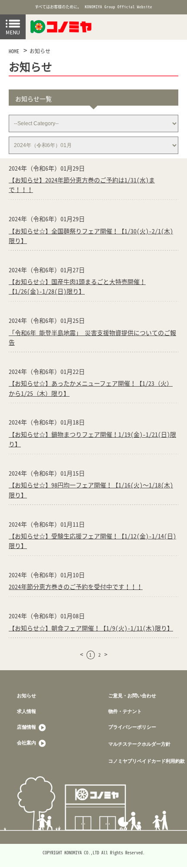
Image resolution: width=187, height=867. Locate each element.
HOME (14, 51)
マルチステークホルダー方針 (139, 743)
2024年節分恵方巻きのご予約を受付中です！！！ (76, 586)
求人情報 (26, 711)
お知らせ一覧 (33, 98)
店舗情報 (27, 726)
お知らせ (40, 51)
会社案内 (27, 742)
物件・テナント (125, 711)
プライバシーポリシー (132, 726)
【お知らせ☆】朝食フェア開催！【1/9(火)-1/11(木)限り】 (91, 628)
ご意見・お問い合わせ (132, 695)
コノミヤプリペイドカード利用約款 (146, 760)
